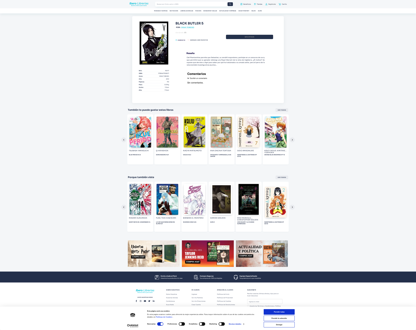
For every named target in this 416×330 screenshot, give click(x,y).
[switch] (182, 324)
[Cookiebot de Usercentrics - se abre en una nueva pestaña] (132, 325)
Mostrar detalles (235, 324)
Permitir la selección (279, 318)
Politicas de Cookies (164, 317)
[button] (180, 40)
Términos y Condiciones (265, 306)
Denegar (279, 325)
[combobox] (194, 4)
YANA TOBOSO (187, 27)
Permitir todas (279, 312)
